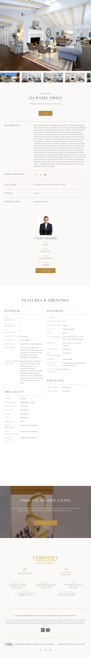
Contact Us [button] (45, 522)
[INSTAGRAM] (45, 650)
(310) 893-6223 (45, 588)
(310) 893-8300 (17, 588)
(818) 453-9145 (73, 588)
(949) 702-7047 (45, 251)
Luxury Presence (47, 644)
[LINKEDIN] (50, 650)
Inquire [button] (45, 113)
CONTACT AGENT (45, 270)
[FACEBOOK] (40, 650)
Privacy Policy (79, 644)
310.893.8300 (66, 574)
